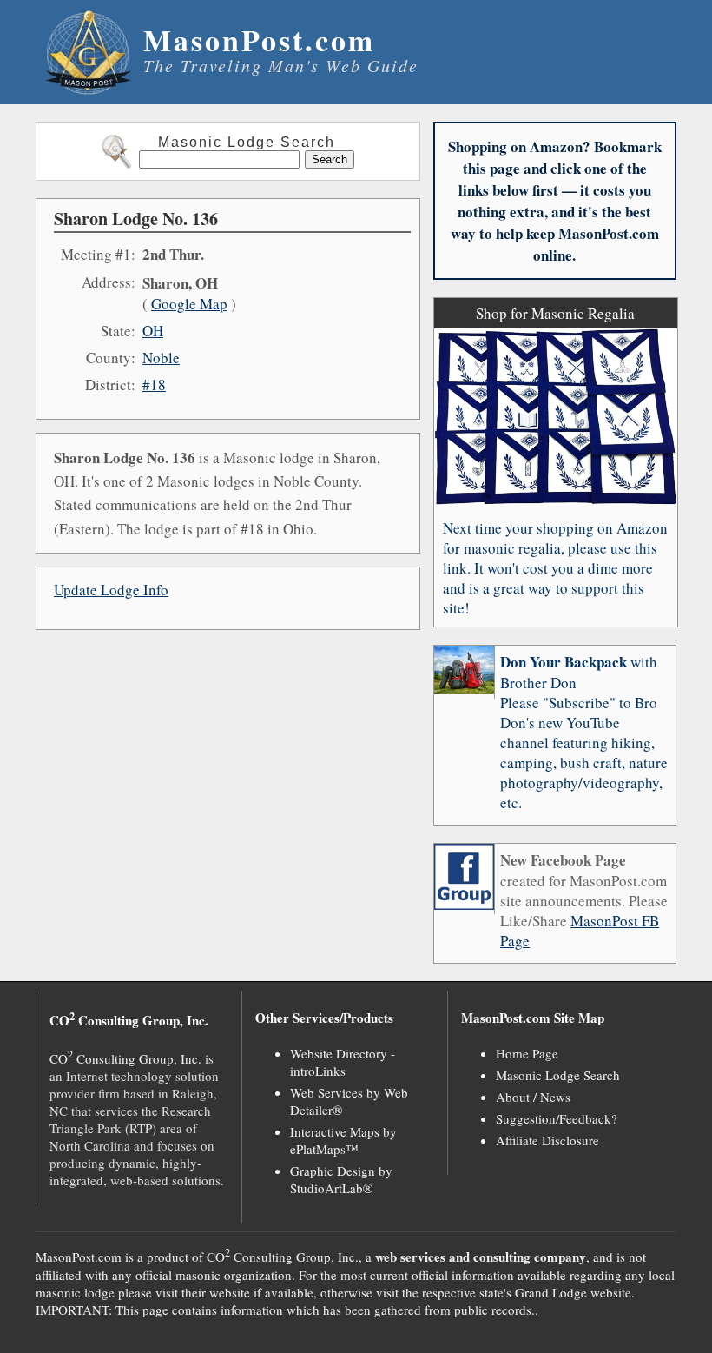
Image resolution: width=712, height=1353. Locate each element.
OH (152, 331)
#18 (154, 385)
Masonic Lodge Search (558, 1075)
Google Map (189, 304)
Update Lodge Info (111, 590)
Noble (161, 358)
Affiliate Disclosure (547, 1140)
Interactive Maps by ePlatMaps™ (343, 1140)
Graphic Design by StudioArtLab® (341, 1179)
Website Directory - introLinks (342, 1062)
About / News (533, 1096)
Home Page (527, 1053)
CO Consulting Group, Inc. (125, 1058)
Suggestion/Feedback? (556, 1118)
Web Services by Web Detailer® (349, 1101)
